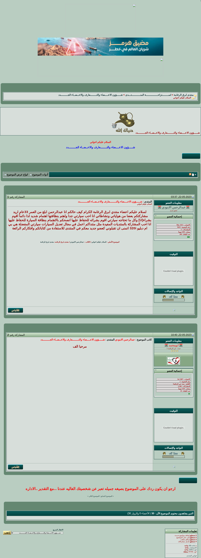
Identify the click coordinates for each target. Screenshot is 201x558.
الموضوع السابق (106, 496)
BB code (192, 546)
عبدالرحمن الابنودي (173, 207)
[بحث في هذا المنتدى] (195, 175)
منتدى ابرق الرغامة (184, 95)
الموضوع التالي (94, 496)
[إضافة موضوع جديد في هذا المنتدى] (193, 175)
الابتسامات (193, 548)
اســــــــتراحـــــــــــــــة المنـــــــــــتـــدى (148, 95)
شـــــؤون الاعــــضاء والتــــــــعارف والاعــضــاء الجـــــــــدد (90, 95)
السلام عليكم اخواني (99, 242)
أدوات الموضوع (40, 174)
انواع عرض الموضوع (17, 174)
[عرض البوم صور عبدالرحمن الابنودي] (174, 310)
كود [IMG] (193, 550)
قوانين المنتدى (192, 556)
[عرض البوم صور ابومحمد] (174, 467)
